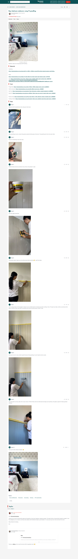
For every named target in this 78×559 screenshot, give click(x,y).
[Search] (11, 2)
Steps (18, 19)
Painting (31, 497)
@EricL (14, 544)
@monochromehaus (15, 516)
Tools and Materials (13, 497)
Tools (14, 19)
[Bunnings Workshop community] (41, 2)
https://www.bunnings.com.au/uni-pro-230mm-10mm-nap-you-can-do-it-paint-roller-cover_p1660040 (34, 93)
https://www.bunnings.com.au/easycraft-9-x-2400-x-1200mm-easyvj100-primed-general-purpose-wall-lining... (32, 71)
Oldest (12, 508)
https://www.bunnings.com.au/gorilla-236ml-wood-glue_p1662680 (30, 88)
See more (19, 16)
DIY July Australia (38, 497)
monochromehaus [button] (14, 13)
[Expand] (39, 542)
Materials (10, 19)
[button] (10, 14)
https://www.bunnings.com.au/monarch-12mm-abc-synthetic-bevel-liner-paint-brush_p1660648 (36, 98)
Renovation (20, 497)
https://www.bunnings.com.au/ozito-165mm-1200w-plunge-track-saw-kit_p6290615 (31, 86)
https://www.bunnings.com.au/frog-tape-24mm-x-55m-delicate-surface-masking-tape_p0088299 (34, 96)
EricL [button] (12, 512)
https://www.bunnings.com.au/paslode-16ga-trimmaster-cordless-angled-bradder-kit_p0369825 (33, 91)
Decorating (26, 497)
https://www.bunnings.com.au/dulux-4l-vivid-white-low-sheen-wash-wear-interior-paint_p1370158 (29, 76)
